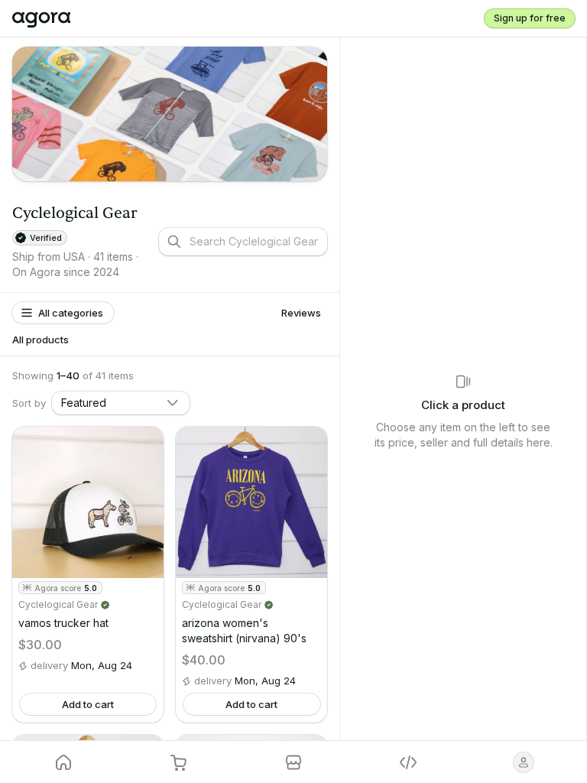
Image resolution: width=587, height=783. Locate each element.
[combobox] (121, 403)
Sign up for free (530, 18)
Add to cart (88, 704)
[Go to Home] (48, 18)
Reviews (301, 313)
